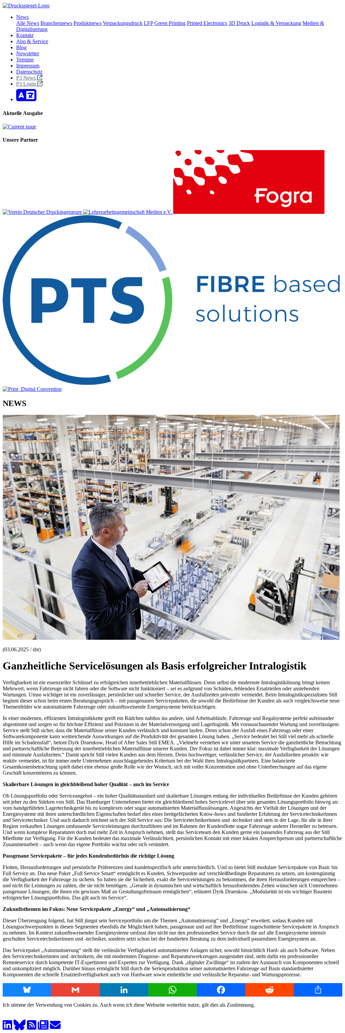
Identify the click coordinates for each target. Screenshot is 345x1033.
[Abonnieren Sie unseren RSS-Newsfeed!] (32, 1027)
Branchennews (56, 23)
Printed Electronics (207, 23)
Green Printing (170, 23)
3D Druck (239, 23)
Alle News (27, 23)
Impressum (27, 65)
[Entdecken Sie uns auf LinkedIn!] (8, 1027)
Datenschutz (29, 72)
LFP (148, 23)
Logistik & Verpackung (276, 23)
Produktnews (87, 23)
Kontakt (24, 35)
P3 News (26, 78)
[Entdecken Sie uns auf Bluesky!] (20, 1027)
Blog (21, 47)
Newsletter (27, 53)
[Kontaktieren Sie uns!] (55, 1027)
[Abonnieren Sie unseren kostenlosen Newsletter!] (44, 1027)
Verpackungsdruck (123, 23)
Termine (25, 59)
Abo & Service (32, 41)
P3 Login (26, 84)
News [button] (22, 17)
